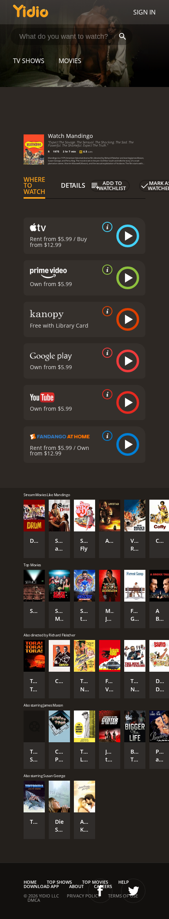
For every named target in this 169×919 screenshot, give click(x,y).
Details (73, 185)
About (76, 886)
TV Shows (28, 60)
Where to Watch (34, 185)
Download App (41, 886)
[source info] (105, 227)
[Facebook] (100, 891)
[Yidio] (30, 12)
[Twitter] (133, 891)
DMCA (34, 900)
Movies (70, 60)
